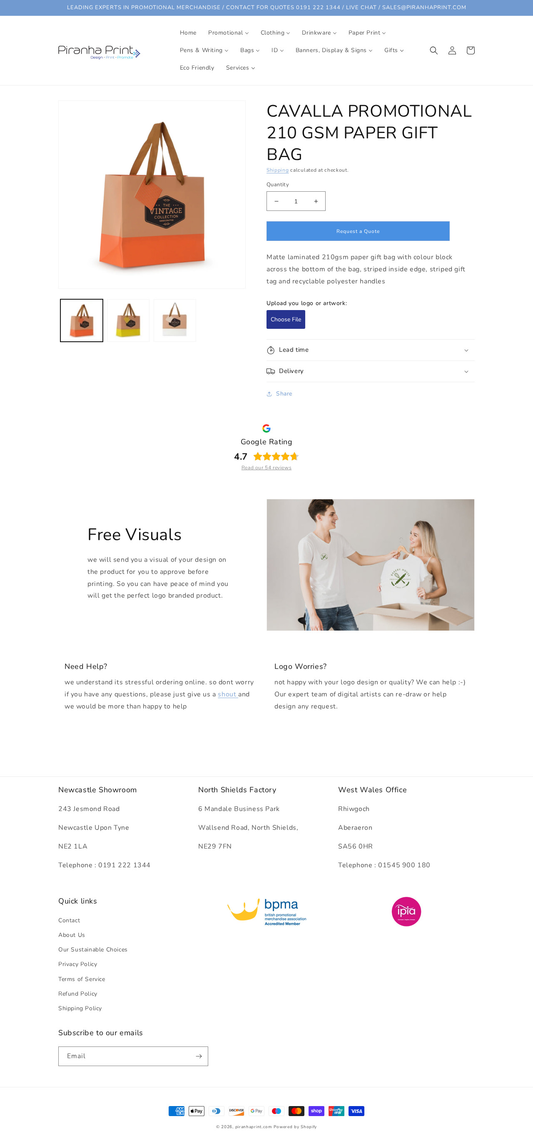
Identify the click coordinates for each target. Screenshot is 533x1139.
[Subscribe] (198, 1056)
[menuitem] (188, 33)
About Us (71, 935)
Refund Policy (77, 994)
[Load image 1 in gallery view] (81, 320)
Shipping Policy (80, 1008)
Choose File (286, 319)
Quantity (277, 184)
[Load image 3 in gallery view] (175, 320)
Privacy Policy (77, 964)
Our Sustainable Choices (93, 950)
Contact (69, 920)
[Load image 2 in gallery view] (128, 320)
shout (228, 694)
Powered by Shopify (295, 1127)
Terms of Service (81, 979)
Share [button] (284, 394)
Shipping (277, 170)
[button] (434, 50)
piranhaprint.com (253, 1127)
